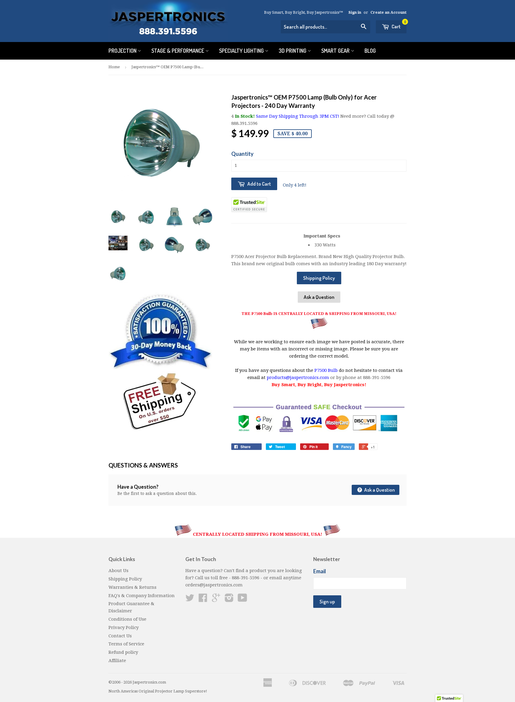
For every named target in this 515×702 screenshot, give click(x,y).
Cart (398, 24)
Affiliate (117, 660)
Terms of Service (126, 644)
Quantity (242, 153)
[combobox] (325, 26)
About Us (118, 570)
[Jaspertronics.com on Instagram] (229, 599)
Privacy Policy (123, 627)
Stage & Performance (178, 50)
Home (114, 67)
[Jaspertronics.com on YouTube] (242, 599)
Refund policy (123, 652)
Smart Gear (336, 50)
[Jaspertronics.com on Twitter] (189, 599)
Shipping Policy (319, 278)
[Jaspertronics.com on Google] (216, 599)
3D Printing (293, 50)
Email (319, 571)
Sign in (354, 12)
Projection (123, 50)
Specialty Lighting (242, 50)
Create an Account (388, 12)
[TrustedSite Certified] (249, 204)
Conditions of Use (127, 619)
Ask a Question (319, 297)
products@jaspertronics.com (298, 377)
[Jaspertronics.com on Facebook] (202, 599)
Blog (370, 50)
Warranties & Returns (132, 587)
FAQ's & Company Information (141, 595)
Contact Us (120, 636)
